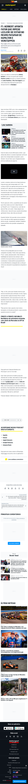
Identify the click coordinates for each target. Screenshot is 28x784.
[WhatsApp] (12, 488)
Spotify (5, 435)
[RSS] (21, 736)
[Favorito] (21, 50)
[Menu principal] (2, 5)
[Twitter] (8, 488)
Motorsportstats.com (14, 754)
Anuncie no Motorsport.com (14, 762)
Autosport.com (14, 751)
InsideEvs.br (14, 744)
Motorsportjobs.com (14, 749)
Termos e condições (9, 776)
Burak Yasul (3, 50)
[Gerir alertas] (22, 488)
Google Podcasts (8, 442)
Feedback (14, 760)
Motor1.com (14, 747)
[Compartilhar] (18, 50)
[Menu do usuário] (25, 5)
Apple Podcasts (7, 440)
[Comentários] (25, 50)
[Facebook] (5, 488)
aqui (5, 453)
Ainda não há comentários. (14, 519)
